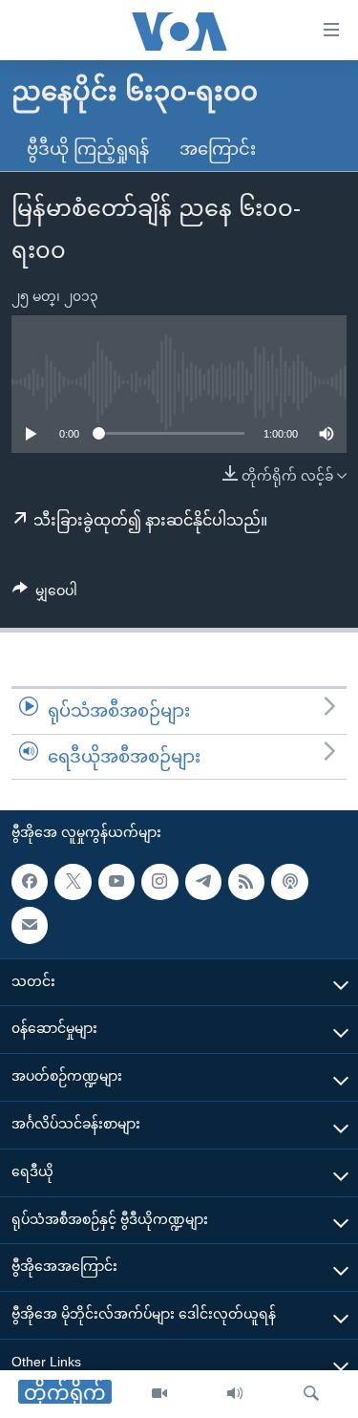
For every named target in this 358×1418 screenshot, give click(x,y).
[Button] (44, 594)
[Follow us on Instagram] (159, 882)
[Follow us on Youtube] (116, 882)
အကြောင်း (217, 149)
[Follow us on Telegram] (203, 882)
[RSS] (246, 882)
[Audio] (234, 1394)
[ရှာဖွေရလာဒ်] (311, 1394)
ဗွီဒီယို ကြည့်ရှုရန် (88, 149)
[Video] (159, 1394)
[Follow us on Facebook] (29, 882)
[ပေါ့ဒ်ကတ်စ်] (289, 882)
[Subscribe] (29, 926)
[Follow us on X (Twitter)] (72, 882)
